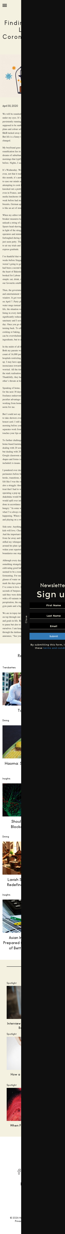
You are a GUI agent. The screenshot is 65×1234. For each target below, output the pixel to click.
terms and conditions (36, 648)
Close (5, 619)
